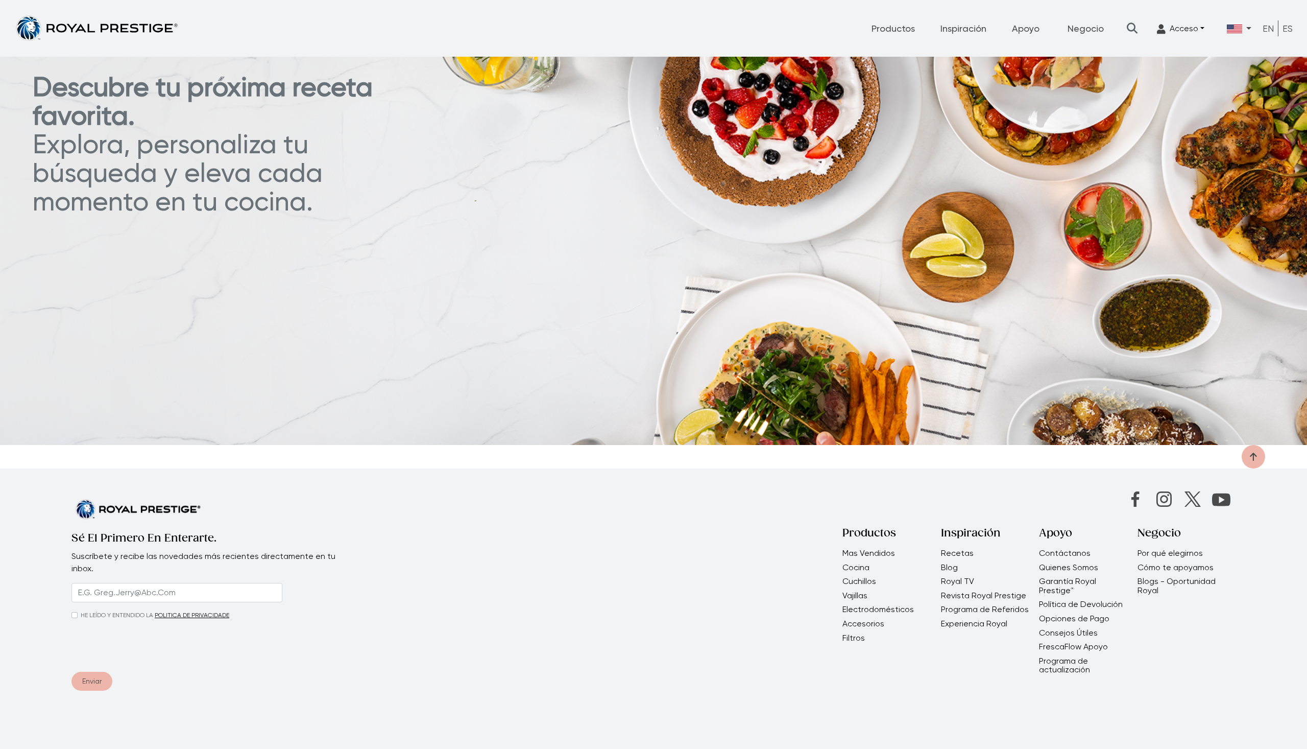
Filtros (853, 638)
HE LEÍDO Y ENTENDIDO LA (117, 615)
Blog (949, 567)
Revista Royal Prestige (983, 595)
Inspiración (963, 28)
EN (1268, 28)
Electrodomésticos (878, 609)
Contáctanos (1065, 553)
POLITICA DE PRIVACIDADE (192, 615)
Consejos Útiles (1068, 633)
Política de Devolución (1081, 604)
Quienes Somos (1068, 567)
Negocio (1086, 28)
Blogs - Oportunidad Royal (1176, 586)
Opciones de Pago (1074, 618)
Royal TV (957, 581)
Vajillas (854, 595)
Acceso (1184, 28)
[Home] (96, 28)
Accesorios (863, 623)
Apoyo (1025, 28)
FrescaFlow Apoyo (1073, 646)
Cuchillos (859, 581)
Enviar (92, 681)
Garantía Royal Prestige (1067, 586)
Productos (893, 28)
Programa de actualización (1064, 665)
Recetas (957, 553)
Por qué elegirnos (1170, 553)
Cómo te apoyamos (1175, 567)
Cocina (855, 567)
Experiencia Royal (974, 623)
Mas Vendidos (868, 553)
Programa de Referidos (985, 609)
